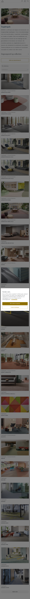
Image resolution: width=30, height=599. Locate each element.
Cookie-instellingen (15, 307)
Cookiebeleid (14, 299)
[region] (15, 299)
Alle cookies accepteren (15, 303)
